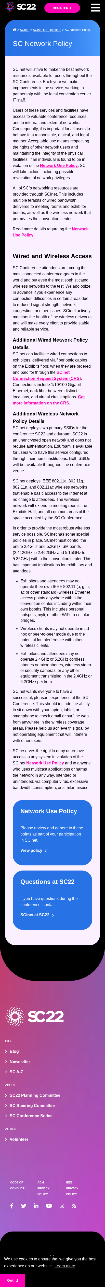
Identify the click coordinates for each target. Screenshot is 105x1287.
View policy (31, 850)
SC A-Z (16, 1072)
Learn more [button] (65, 1266)
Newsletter (20, 1061)
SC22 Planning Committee (35, 1095)
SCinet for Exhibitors (47, 30)
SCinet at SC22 (34, 915)
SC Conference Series (31, 1116)
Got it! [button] (12, 1280)
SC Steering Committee (32, 1105)
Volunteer (19, 1139)
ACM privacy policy (43, 1188)
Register (60, 8)
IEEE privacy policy (72, 1188)
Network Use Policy (59, 165)
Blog (14, 1051)
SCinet (24, 30)
